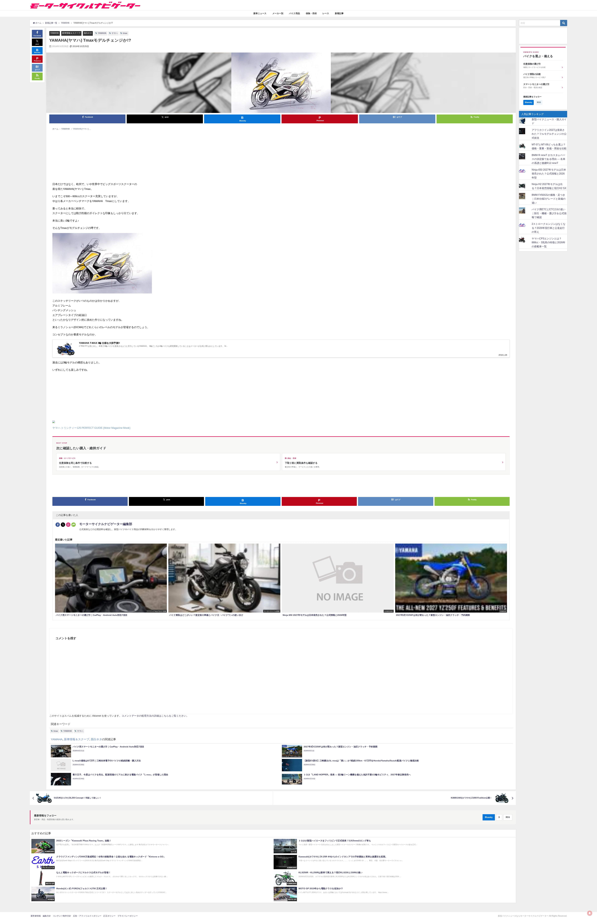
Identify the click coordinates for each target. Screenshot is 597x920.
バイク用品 (294, 13)
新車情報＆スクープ (71, 33)
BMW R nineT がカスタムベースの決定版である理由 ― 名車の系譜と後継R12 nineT (548, 159)
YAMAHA (54, 33)
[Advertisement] (145, 155)
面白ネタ (88, 33)
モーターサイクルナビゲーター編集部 (105, 524)
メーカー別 (277, 13)
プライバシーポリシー (128, 916)
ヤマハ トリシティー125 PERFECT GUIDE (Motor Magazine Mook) (91, 427)
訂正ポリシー (109, 916)
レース (325, 13)
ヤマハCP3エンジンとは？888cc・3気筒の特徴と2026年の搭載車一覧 (548, 242)
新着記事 (339, 13)
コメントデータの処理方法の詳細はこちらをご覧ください (154, 715)
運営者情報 (36, 916)
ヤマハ (115, 33)
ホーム (55, 129)
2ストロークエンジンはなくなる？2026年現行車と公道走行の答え (548, 228)
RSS (508, 817)
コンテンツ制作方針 (62, 916)
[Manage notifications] (589, 913)
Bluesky (489, 817)
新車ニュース (259, 13)
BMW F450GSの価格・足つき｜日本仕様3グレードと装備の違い (548, 199)
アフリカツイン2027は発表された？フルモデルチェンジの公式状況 (549, 134)
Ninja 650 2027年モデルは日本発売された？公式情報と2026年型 (549, 173)
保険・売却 (311, 13)
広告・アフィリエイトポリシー (87, 916)
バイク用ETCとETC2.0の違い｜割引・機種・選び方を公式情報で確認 (549, 213)
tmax (125, 33)
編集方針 (47, 916)
